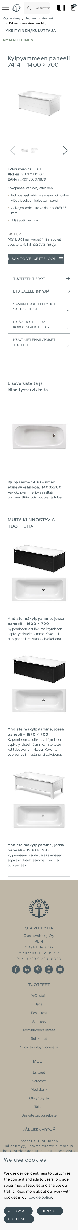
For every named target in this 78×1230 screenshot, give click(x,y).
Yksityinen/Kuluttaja (31, 30)
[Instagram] (49, 969)
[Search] (29, 8)
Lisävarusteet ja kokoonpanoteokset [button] (33, 324)
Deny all (50, 1211)
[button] (65, 150)
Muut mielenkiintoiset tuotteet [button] (34, 342)
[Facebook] (16, 969)
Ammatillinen (18, 40)
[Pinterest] (38, 969)
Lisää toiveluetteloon (33, 258)
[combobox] (42, 8)
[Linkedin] (27, 969)
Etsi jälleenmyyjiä (31, 291)
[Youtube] (60, 969)
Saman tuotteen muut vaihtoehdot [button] (34, 306)
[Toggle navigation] (5, 7)
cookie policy (40, 1197)
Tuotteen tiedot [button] (29, 278)
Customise (19, 1219)
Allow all (18, 1211)
